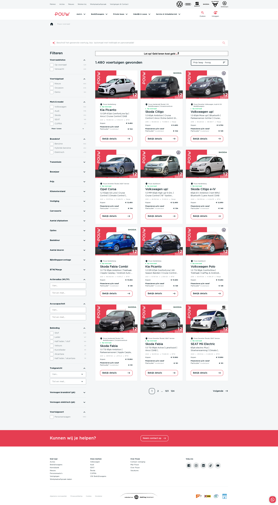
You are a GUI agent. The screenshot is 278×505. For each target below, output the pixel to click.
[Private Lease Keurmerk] (224, 496)
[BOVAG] (207, 496)
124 (172, 391)
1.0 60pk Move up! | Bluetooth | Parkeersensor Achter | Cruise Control (206, 118)
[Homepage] (51, 24)
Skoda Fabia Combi (114, 266)
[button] (220, 391)
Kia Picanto (108, 110)
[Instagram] (196, 465)
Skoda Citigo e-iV (203, 189)
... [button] (162, 391)
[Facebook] (189, 465)
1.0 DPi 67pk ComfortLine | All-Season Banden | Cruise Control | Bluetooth (161, 273)
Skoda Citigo (154, 111)
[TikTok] (211, 465)
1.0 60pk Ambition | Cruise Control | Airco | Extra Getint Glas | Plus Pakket (161, 118)
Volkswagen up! (202, 111)
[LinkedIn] (203, 465)
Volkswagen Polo (203, 266)
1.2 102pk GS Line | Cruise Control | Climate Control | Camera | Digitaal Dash (113, 195)
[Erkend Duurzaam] (216, 496)
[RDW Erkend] (199, 496)
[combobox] (68, 286)
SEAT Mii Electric (203, 344)
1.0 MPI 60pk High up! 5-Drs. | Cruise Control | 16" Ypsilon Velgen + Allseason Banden (159, 195)
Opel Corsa (108, 189)
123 (167, 391)
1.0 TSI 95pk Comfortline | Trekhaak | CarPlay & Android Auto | (205, 273)
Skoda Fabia (109, 346)
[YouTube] (218, 465)
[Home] (62, 14)
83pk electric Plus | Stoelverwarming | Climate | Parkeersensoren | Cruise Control (207, 350)
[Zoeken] (224, 43)
